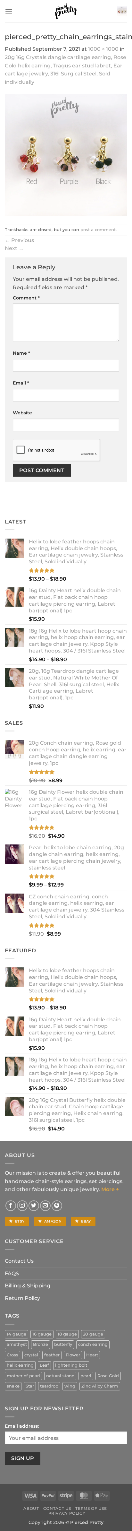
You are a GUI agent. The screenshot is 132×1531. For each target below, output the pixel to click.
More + (110, 1189)
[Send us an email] (45, 1205)
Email (21, 383)
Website (22, 413)
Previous (19, 240)
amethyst (17, 1344)
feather (52, 1355)
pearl (85, 1375)
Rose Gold (108, 1375)
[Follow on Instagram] (22, 1205)
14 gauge (16, 1334)
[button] (8, 11)
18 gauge (67, 1334)
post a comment (98, 229)
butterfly (63, 1344)
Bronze (40, 1344)
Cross (12, 1355)
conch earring (93, 1344)
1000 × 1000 (103, 49)
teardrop (49, 1386)
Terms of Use (91, 1508)
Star (30, 1386)
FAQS (12, 1273)
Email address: (22, 1426)
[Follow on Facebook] (10, 1205)
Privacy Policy (67, 1513)
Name (21, 353)
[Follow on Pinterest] (57, 1205)
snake (13, 1386)
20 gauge (93, 1334)
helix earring (20, 1365)
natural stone (60, 1375)
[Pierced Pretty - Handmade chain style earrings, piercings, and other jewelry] (66, 11)
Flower (73, 1355)
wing (69, 1386)
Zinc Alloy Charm (99, 1386)
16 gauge (42, 1334)
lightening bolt (71, 1365)
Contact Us (19, 1261)
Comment (26, 298)
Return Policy (22, 1298)
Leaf (44, 1365)
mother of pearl (23, 1375)
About (31, 1508)
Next (14, 248)
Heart (92, 1355)
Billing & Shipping (27, 1286)
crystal (31, 1355)
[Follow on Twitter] (34, 1205)
